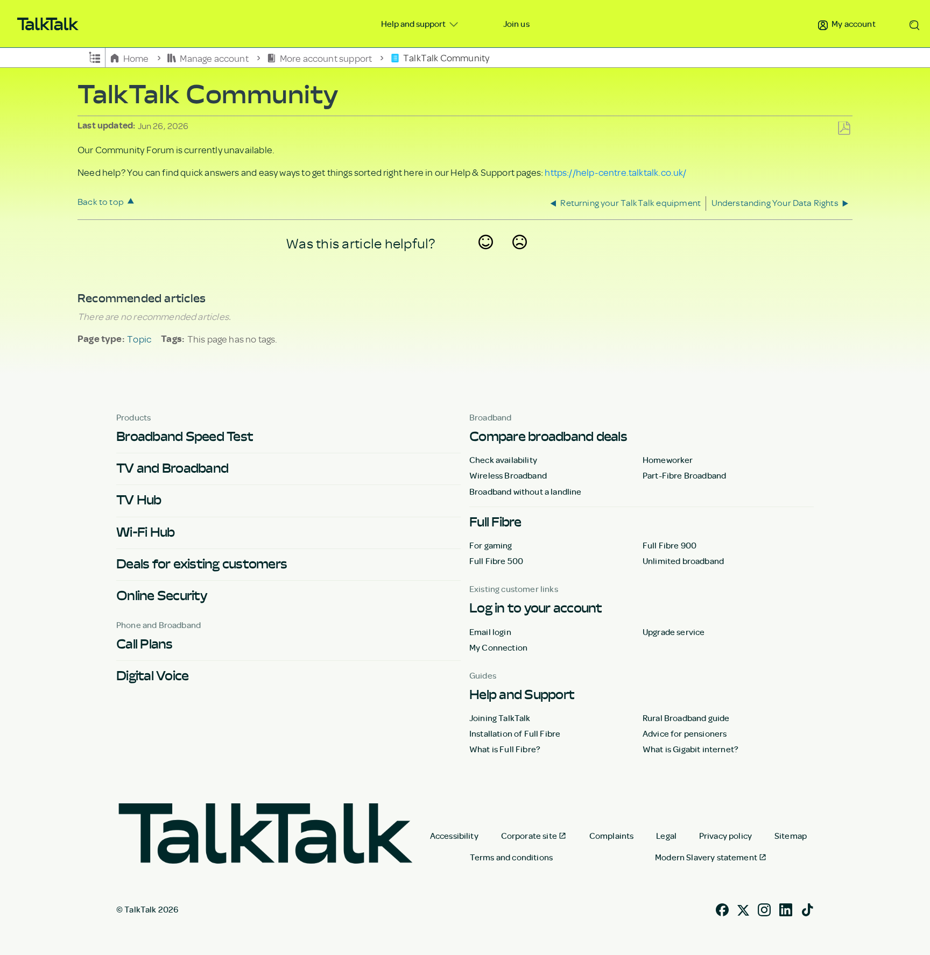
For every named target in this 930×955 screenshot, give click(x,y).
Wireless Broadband (508, 475)
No (520, 256)
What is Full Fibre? (504, 749)
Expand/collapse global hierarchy (95, 56)
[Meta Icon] (743, 909)
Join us (516, 23)
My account (853, 23)
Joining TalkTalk (500, 717)
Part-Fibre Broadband (684, 475)
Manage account (214, 57)
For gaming (490, 545)
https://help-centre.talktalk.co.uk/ (615, 172)
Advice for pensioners (685, 733)
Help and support (414, 23)
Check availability (503, 459)
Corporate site (529, 835)
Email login (490, 631)
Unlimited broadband (683, 560)
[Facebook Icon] (722, 909)
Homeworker (668, 459)
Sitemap (790, 835)
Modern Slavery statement (706, 857)
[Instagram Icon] (764, 909)
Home (136, 57)
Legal (666, 835)
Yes (486, 256)
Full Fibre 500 (496, 560)
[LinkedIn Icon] (785, 909)
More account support (326, 57)
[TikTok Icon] (807, 909)
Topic (139, 339)
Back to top (101, 201)
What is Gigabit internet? (690, 749)
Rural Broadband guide (686, 717)
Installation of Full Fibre (514, 733)
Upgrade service (673, 631)
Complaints (611, 835)
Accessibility (454, 835)
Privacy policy (725, 835)
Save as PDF (843, 129)
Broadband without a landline (525, 491)
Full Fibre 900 (669, 545)
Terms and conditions (511, 857)
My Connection (498, 647)
